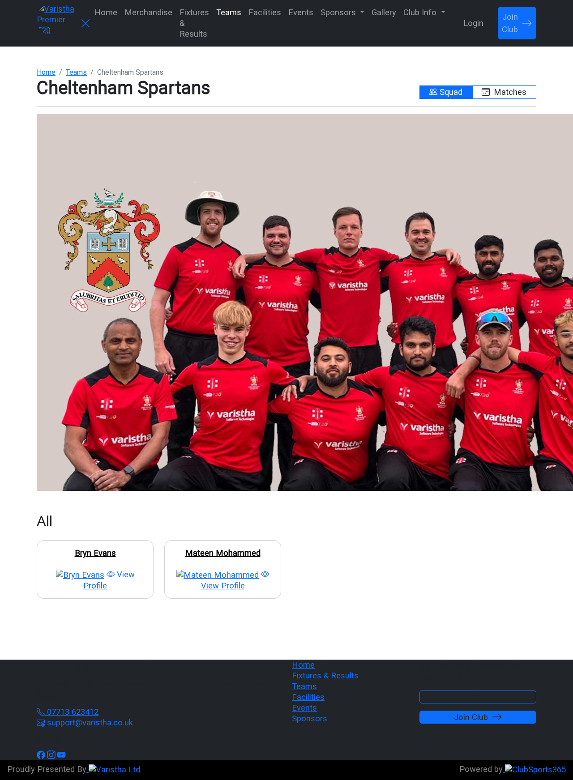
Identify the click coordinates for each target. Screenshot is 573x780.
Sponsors (309, 718)
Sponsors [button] (339, 12)
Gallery (384, 12)
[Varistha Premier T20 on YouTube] (61, 754)
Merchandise (148, 12)
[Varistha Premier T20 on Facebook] (41, 754)
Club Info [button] (421, 12)
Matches (509, 92)
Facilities (264, 12)
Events (300, 12)
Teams (228, 12)
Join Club (510, 23)
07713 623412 (71, 711)
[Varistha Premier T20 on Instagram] (51, 754)
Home (105, 12)
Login (473, 23)
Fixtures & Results (194, 23)
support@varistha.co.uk (89, 722)
